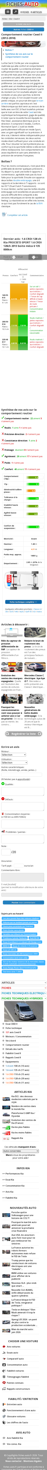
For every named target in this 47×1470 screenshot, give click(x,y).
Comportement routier (17, 1044)
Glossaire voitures (16, 1416)
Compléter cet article (17, 215)
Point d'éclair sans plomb (13, 930)
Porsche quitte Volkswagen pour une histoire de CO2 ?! (22, 1215)
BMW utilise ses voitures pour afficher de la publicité (23, 1276)
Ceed (30, 112)
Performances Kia (15, 1173)
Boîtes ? (9, 50)
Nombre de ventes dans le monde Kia (23, 1108)
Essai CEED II (11, 1023)
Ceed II (16, 19)
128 (17, 1078)
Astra (39, 611)
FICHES (25, 12)
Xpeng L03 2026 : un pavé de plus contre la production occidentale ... (24, 1322)
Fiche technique (14, 1028)
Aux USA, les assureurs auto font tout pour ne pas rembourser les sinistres (23, 1239)
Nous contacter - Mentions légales (23, 1461)
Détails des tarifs (14, 1049)
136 (17, 1082)
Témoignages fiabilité (18, 1376)
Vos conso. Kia (14, 1444)
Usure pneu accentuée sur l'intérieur (18, 926)
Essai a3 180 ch (9, 950)
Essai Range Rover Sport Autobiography (19, 968)
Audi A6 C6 (34, 938)
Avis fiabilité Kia (15, 1438)
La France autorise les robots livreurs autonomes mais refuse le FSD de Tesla (23, 1252)
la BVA (39, 203)
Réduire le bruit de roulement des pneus (34, 643)
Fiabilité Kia (11, 1197)
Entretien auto (14, 1404)
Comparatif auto (15, 1358)
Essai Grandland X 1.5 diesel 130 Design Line (22, 942)
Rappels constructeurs (18, 1388)
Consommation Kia (15, 1185)
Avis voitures (13, 1346)
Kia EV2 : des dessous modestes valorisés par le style (24, 1099)
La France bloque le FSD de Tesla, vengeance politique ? (23, 1302)
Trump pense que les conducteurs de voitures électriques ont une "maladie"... (24, 1264)
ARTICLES (37, 12)
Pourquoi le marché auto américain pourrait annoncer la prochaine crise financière (24, 1226)
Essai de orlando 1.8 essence (25, 946)
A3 (34, 611)
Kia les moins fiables (21, 1132)
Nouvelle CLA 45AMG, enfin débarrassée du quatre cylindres (22, 1292)
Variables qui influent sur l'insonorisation (19, 934)
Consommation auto (17, 1364)
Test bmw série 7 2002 (12, 972)
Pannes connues (15, 1382)
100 (17, 1065)
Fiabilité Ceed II (13, 1053)
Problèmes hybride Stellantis (15, 938)
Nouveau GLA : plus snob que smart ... (23, 1284)
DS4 (12, 611)
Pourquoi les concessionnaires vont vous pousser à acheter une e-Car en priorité (11, 713)
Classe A (37, 609)
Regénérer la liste (23, 734)
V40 (16, 611)
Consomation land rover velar (15, 958)
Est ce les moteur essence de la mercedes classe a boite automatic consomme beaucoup (23, 963)
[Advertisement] (23, 380)
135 (17, 1070)
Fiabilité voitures (15, 1370)
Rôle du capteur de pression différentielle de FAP (11, 645)
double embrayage (22, 180)
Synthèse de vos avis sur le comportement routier (19, 55)
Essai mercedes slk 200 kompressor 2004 (20, 954)
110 (17, 1074)
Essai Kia (10, 1179)
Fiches (4, 19)
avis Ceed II (13, 1032)
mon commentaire (23, 902)
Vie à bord (11, 1040)
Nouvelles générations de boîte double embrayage (32, 711)
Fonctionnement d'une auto (21, 1410)
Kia (10, 19)
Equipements (12, 1061)
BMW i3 (6, 946)
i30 (6, 611)
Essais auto (12, 1352)
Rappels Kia (17, 1138)
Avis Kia (9, 1191)
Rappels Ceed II (13, 1057)
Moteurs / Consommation (18, 1036)
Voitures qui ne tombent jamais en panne (20, 922)
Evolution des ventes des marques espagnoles (11, 678)
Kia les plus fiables (20, 1127)
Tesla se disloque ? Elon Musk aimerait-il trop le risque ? (23, 1312)
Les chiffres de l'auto (17, 1422)
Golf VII (28, 611)
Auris (22, 611)
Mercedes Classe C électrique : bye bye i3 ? (34, 678)
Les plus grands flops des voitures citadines (21, 918)
